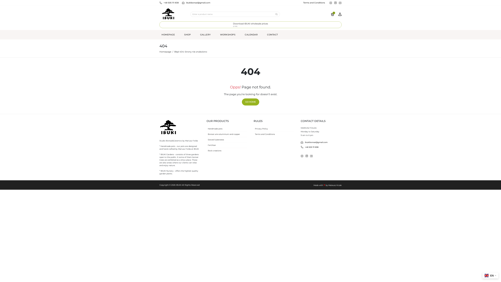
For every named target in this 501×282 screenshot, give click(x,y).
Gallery (205, 34)
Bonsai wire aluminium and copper (224, 134)
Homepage (168, 34)
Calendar (251, 34)
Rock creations (214, 150)
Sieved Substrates (216, 140)
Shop (187, 34)
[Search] (276, 14)
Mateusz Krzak (335, 185)
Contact (272, 34)
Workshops (227, 34)
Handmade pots (215, 129)
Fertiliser (212, 145)
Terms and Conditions (314, 2)
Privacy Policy (261, 129)
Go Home (250, 102)
